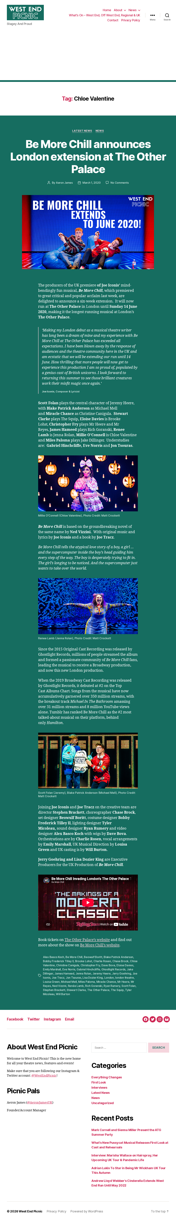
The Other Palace (98, 990)
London (109, 977)
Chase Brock (120, 961)
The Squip (117, 990)
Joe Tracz (58, 977)
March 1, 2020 (91, 182)
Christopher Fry (90, 965)
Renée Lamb (76, 986)
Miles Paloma (86, 981)
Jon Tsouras (73, 977)
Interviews (99, 1087)
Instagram (52, 1019)
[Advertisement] (88, 56)
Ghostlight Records (113, 969)
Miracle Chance (106, 981)
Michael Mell (69, 981)
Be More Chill (73, 957)
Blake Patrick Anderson (118, 957)
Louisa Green (51, 981)
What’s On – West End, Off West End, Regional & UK (104, 15)
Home (107, 10)
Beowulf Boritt (93, 957)
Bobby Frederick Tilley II (58, 961)
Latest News (82, 130)
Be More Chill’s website (99, 945)
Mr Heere (123, 981)
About (118, 10)
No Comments (120, 182)
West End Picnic (30, 1211)
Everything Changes (106, 1077)
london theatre (124, 977)
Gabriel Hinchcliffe (88, 969)
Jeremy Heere (101, 973)
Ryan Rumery (112, 986)
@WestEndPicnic (44, 1076)
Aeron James (64, 182)
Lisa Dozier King (92, 977)
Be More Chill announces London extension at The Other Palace (88, 156)
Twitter (33, 1019)
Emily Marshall (52, 969)
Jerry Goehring (121, 973)
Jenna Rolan (83, 973)
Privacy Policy (130, 20)
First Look (98, 1082)
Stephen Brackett (54, 990)
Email (69, 1019)
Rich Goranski (93, 986)
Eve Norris (68, 969)
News (133, 10)
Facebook (15, 1019)
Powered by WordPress (86, 1211)
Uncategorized (102, 1103)
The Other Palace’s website (87, 940)
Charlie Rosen (102, 961)
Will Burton (63, 994)
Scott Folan (129, 986)
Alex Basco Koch (53, 957)
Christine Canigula (67, 965)
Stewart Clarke (76, 990)
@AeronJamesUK (39, 1103)
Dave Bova (108, 965)
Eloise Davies (125, 965)
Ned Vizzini (59, 986)
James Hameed (64, 973)
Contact (112, 20)
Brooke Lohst (83, 961)
